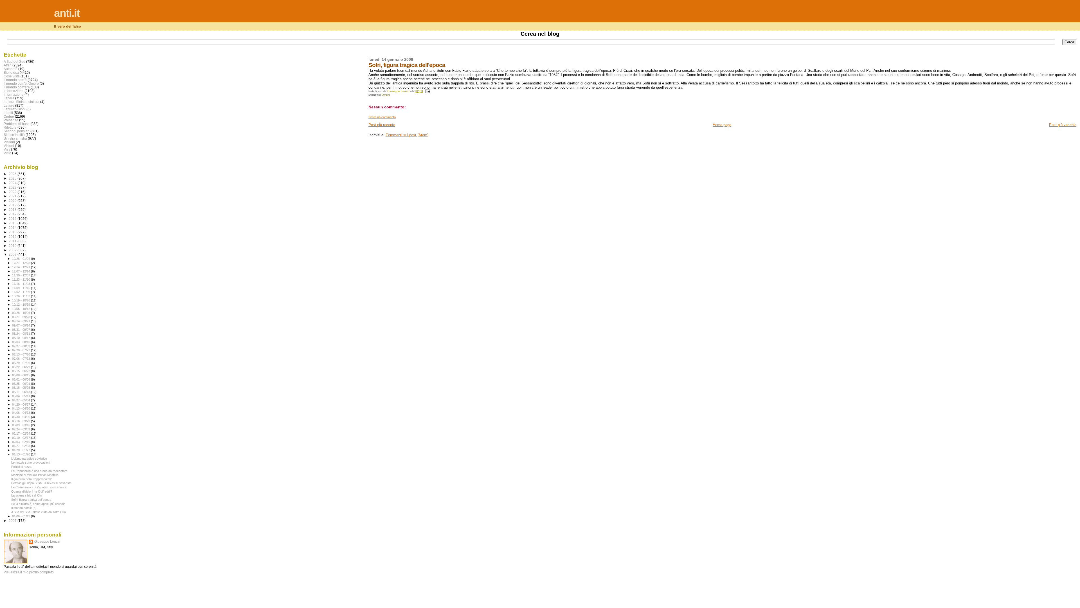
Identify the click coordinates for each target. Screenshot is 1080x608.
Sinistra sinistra (15, 138)
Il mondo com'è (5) (24, 507)
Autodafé (10, 69)
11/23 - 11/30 (21, 279)
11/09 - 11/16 (21, 288)
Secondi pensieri (17, 131)
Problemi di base (17, 124)
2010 (13, 245)
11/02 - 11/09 (21, 292)
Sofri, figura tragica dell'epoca (31, 499)
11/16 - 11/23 (21, 283)
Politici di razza (21, 466)
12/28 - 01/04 (21, 258)
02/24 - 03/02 (21, 429)
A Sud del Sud (14, 61)
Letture (9, 105)
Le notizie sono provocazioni (30, 462)
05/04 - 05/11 (21, 396)
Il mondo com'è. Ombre (21, 83)
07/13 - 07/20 (21, 354)
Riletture (10, 127)
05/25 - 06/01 (21, 383)
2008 (13, 254)
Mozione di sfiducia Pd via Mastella (34, 475)
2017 (13, 214)
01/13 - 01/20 (21, 454)
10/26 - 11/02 (21, 296)
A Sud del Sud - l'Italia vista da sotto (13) (38, 512)
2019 (13, 205)
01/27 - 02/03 (21, 446)
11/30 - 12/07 (21, 275)
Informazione (14, 91)
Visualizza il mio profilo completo (29, 572)
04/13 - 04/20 (21, 408)
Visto (7, 153)
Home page (722, 125)
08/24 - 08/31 (21, 333)
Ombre (386, 94)
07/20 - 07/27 (21, 350)
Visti (7, 149)
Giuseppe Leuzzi (47, 542)
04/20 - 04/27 (21, 404)
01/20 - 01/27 (21, 450)
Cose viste (12, 76)
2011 (13, 241)
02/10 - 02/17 (21, 437)
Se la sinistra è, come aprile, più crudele (38, 504)
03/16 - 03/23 (21, 421)
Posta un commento (382, 117)
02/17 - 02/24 (21, 433)
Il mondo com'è (15, 80)
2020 (13, 200)
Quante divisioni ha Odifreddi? (31, 491)
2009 (13, 250)
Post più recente (381, 125)
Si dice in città (14, 135)
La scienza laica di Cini (26, 495)
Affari (8, 65)
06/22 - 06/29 (21, 367)
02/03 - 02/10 (21, 442)
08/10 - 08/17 (21, 337)
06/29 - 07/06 (21, 363)
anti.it (67, 13)
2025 (13, 178)
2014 (13, 227)
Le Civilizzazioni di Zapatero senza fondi (38, 487)
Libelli (8, 113)
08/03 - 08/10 (21, 342)
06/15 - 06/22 (21, 371)
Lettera (9, 98)
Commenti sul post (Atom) (407, 135)
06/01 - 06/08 (21, 379)
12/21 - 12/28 (21, 263)
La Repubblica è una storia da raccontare (39, 471)
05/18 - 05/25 (21, 387)
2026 (13, 174)
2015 (13, 223)
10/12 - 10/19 (21, 304)
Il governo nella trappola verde (31, 479)
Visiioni (9, 142)
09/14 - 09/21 (21, 321)
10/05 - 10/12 (21, 308)
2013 (13, 232)
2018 (13, 209)
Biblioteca (11, 72)
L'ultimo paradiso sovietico (29, 458)
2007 (13, 520)
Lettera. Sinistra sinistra (21, 102)
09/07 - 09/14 (21, 325)
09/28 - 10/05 (21, 312)
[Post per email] (427, 91)
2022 (13, 192)
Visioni (9, 145)
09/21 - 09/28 (21, 317)
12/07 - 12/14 (21, 271)
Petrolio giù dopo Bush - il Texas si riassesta (41, 483)
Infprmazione (14, 94)
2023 (13, 187)
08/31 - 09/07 (21, 329)
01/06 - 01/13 (21, 516)
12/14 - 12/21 (21, 267)
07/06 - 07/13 (21, 358)
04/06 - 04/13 (21, 412)
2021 (13, 196)
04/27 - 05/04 (21, 400)
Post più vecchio (1062, 125)
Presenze (11, 120)
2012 (13, 236)
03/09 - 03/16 (21, 425)
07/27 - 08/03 (21, 346)
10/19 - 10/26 (21, 300)
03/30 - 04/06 (21, 417)
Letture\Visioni (15, 109)
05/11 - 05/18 (21, 392)
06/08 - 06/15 (21, 375)
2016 (13, 218)
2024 (13, 183)
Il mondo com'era (17, 87)
